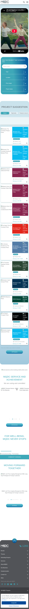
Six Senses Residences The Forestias (17, 247)
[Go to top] (14, 540)
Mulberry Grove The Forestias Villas (16, 191)
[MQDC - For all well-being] (5, 2)
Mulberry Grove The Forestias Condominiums (16, 209)
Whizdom (4, 121)
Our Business (4, 567)
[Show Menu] (27, 2)
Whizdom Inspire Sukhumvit (17, 333)
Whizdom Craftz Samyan (17, 283)
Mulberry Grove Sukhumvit (16, 172)
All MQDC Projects (5, 590)
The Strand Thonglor (15, 316)
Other (2, 578)
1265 (25, 546)
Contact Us (3, 574)
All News (14, 505)
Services (3, 561)
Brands (2, 550)
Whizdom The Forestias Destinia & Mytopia (17, 153)
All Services (15, 425)
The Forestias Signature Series (17, 266)
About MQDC (4, 564)
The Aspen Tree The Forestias (17, 228)
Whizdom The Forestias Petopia (17, 132)
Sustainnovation (5, 571)
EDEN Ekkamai (17, 299)
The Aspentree (21, 121)
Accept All (13, 603)
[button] (14, 72)
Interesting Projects (5, 557)
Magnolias (12, 121)
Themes (3, 554)
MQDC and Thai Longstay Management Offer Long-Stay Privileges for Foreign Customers (14, 491)
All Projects (14, 352)
